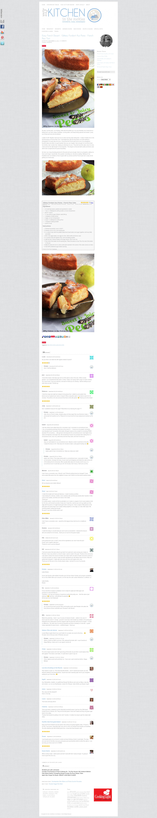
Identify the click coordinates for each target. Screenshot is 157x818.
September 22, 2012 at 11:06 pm (52, 549)
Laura (44, 699)
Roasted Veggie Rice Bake (56, 784)
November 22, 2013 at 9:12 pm (56, 366)
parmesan (77, 803)
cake (48, 345)
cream (78, 797)
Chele (44, 649)
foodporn (44, 795)
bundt (74, 793)
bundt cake (79, 793)
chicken (72, 795)
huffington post (46, 796)
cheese (68, 795)
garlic (72, 799)
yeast (85, 807)
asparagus (81, 792)
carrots (87, 793)
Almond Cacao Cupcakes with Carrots (105, 53)
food (55, 793)
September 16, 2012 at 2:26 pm (52, 588)
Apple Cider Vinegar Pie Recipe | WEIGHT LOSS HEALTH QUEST (59, 775)
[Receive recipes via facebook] (2, 27)
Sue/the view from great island (51, 722)
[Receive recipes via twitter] (2, 43)
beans (85, 792)
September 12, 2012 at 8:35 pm (54, 699)
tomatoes (70, 807)
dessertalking (45, 793)
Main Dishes (77, 28)
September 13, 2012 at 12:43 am (54, 689)
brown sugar (70, 793)
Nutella (68, 803)
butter (83, 794)
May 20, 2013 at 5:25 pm (51, 480)
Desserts (58, 28)
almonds (73, 792)
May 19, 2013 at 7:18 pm (51, 491)
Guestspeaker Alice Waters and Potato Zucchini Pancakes (67, 781)
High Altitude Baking (67, 4)
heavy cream (79, 801)
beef (88, 792)
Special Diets (98, 28)
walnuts (81, 807)
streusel (84, 804)
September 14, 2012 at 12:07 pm (65, 630)
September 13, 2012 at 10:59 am (54, 649)
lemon (54, 345)
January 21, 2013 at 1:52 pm (56, 518)
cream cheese (83, 797)
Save (45, 45)
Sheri (43, 480)
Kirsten (44, 569)
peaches (81, 803)
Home (43, 4)
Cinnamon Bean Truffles (102, 56)
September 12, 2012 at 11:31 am (69, 722)
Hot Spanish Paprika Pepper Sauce (104, 66)
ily (56, 793)
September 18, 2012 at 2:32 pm (56, 604)
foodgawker (45, 791)
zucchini (69, 808)
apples (77, 792)
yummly (48, 795)
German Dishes (67, 28)
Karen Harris (46, 751)
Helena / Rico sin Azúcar (49, 630)
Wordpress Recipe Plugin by (50, 249)
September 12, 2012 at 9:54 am (54, 736)
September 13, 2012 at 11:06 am (56, 657)
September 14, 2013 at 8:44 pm (56, 412)
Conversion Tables (53, 4)
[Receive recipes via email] (2, 21)
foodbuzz (53, 795)
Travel (56, 31)
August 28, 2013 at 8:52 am (55, 440)
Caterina (44, 707)
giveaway (85, 799)
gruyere (69, 801)
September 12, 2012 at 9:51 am (58, 751)
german (76, 799)
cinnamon (71, 797)
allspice (68, 792)
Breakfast (50, 28)
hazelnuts (73, 801)
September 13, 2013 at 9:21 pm (53, 406)
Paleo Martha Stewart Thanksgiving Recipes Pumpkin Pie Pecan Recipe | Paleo (62, 773)
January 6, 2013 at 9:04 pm (54, 528)
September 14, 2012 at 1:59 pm (53, 615)
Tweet (43, 48)
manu (43, 689)
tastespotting (51, 791)
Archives (99, 79)
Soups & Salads (88, 28)
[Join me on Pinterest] (2, 38)
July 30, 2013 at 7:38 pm (53, 470)
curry (88, 797)
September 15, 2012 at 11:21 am (56, 638)
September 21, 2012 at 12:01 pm (55, 569)
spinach (81, 804)
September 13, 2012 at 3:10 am (54, 679)
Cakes (44, 42)
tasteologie (56, 791)
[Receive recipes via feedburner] (2, 32)
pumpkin (69, 804)
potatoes (85, 803)
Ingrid (44, 679)
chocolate (77, 795)
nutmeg (72, 803)
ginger (81, 799)
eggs (68, 799)
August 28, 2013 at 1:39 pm (57, 449)
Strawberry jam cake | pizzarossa (50, 770)
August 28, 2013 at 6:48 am (53, 424)
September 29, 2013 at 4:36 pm (53, 375)
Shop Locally (80, 4)
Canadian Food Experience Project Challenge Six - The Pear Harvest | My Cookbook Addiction (66, 771)
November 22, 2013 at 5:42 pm (53, 356)
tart (60, 345)
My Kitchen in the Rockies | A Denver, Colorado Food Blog (78, 16)
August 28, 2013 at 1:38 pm (55, 456)
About (88, 4)
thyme (87, 804)
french (51, 345)
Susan (44, 736)
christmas (84, 795)
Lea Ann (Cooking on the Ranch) (52, 668)
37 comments (63, 40)
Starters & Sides (47, 31)
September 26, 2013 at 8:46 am (56, 391)
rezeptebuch (51, 793)
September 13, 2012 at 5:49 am (70, 668)
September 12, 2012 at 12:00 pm (55, 706)
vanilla (62, 345)
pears (57, 345)
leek (83, 801)
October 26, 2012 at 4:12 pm (51, 537)
